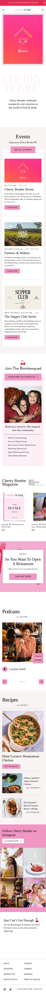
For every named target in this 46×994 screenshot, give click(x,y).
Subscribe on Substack (21, 377)
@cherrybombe (12, 841)
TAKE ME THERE (23, 577)
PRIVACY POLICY (10, 980)
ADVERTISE (8, 969)
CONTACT (28, 964)
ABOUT (7, 964)
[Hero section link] (23, 39)
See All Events (23, 150)
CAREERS (28, 969)
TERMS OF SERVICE (32, 980)
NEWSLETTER (9, 974)
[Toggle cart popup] (43, 10)
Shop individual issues (34, 482)
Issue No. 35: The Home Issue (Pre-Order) (13, 526)
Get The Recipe (11, 766)
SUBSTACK (28, 974)
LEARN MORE (12, 271)
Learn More (12, 207)
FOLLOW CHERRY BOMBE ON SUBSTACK (23, 3)
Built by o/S (38, 989)
